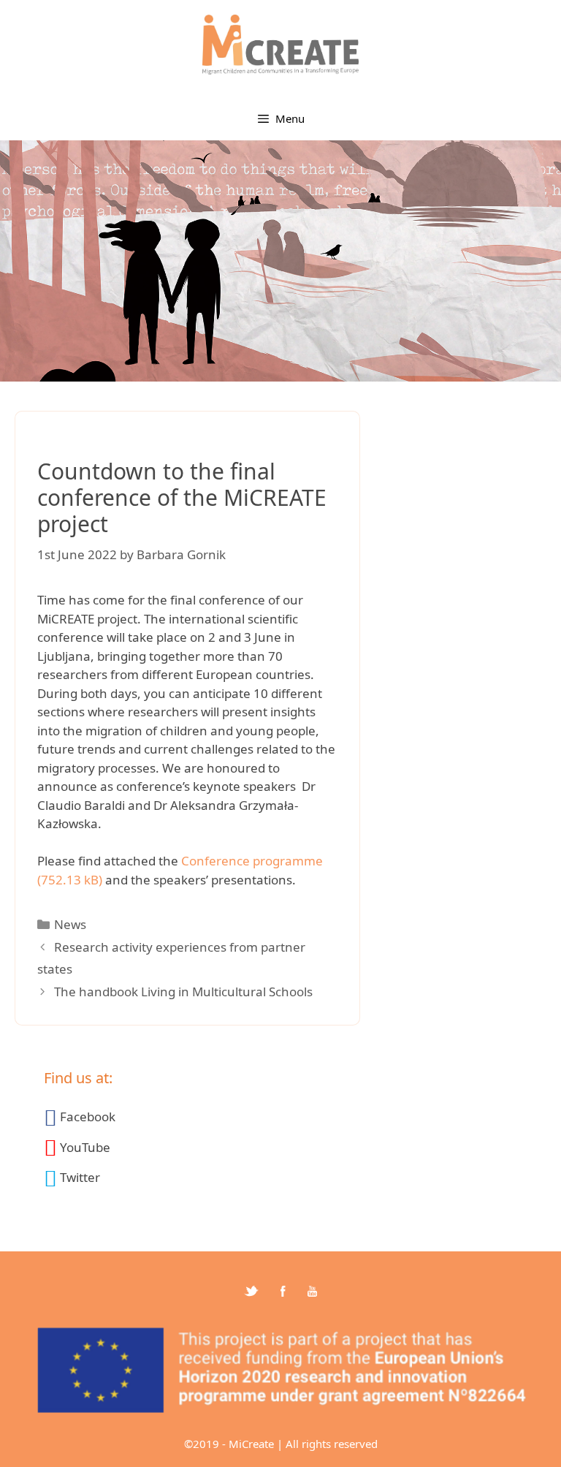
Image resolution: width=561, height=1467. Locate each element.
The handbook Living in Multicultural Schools (183, 991)
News (70, 924)
